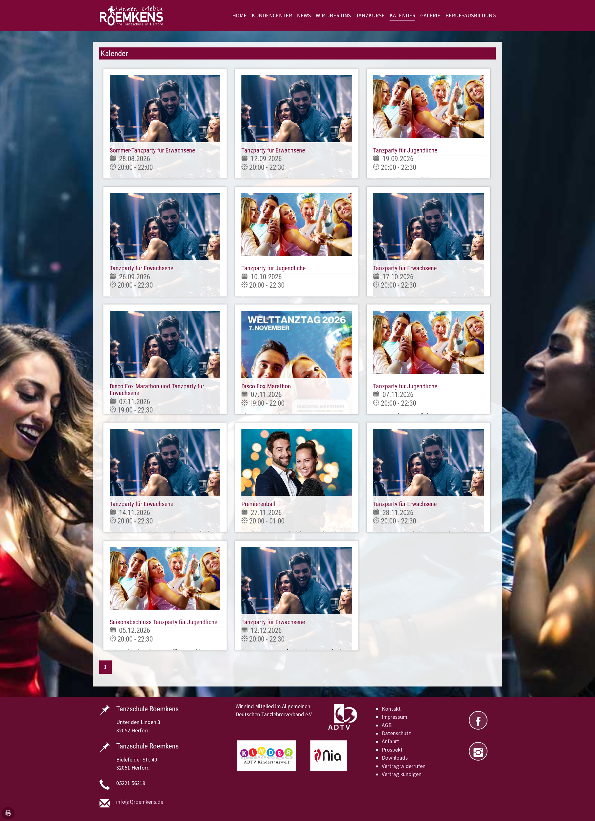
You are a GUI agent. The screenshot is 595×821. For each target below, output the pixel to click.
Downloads (395, 757)
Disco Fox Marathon (266, 386)
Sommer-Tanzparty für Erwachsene (152, 150)
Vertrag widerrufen (403, 766)
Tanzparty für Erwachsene (273, 150)
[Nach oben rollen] (580, 806)
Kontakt (391, 708)
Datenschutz (396, 733)
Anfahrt (390, 741)
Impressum (394, 716)
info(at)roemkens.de (139, 801)
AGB (387, 725)
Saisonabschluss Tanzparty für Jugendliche (163, 622)
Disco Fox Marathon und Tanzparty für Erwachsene (157, 389)
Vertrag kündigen (401, 774)
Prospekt (392, 749)
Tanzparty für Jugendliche (405, 150)
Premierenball (258, 504)
